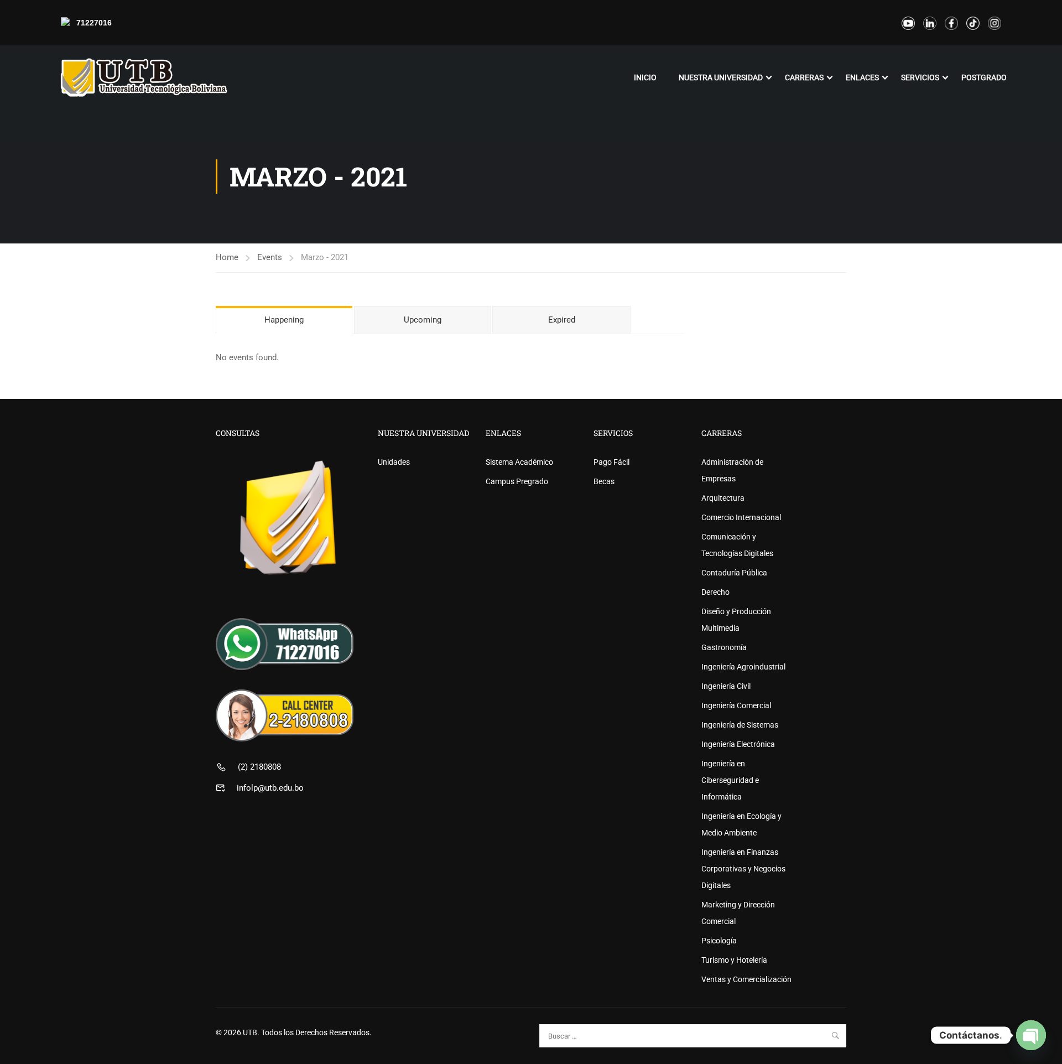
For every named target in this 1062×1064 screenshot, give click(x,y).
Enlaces (862, 77)
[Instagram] (994, 22)
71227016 (94, 22)
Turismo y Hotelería (734, 960)
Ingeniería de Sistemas (739, 724)
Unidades (394, 462)
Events (269, 257)
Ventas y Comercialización (746, 979)
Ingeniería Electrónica (738, 744)
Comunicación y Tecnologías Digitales (737, 545)
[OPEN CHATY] (1031, 1035)
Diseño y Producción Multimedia (736, 619)
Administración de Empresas (732, 470)
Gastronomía (724, 647)
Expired (561, 320)
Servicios (920, 77)
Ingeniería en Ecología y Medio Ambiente (741, 824)
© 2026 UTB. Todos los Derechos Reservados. (294, 1032)
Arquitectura (723, 498)
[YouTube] (908, 22)
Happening (284, 320)
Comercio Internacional (741, 517)
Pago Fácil (611, 462)
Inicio (645, 77)
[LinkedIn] (929, 22)
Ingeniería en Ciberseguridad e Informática (730, 780)
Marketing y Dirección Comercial (738, 913)
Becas (604, 481)
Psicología (719, 940)
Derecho (715, 592)
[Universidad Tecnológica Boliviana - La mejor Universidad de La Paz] (143, 77)
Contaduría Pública (734, 572)
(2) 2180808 (259, 767)
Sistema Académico (519, 462)
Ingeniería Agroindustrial (743, 666)
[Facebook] (951, 22)
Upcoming (422, 320)
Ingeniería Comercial (736, 705)
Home (227, 257)
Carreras (804, 77)
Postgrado (984, 77)
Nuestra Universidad (721, 77)
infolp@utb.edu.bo (270, 788)
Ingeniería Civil (726, 686)
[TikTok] (973, 22)
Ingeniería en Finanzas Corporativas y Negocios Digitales (743, 869)
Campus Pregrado (517, 481)
